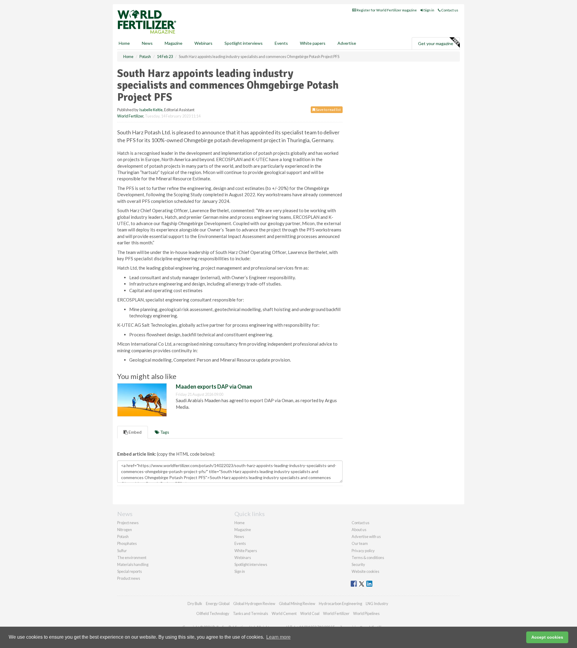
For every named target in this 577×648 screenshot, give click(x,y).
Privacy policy (363, 550)
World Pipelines (366, 613)
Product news (128, 578)
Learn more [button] (278, 637)
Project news (128, 522)
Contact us (449, 10)
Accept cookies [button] (547, 637)
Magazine (173, 43)
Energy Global (218, 603)
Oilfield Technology (212, 613)
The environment (131, 557)
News (239, 536)
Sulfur (122, 550)
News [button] (147, 43)
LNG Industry (377, 603)
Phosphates (127, 543)
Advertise (346, 43)
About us (359, 529)
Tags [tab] (164, 432)
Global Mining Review (297, 603)
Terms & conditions (368, 557)
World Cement (284, 613)
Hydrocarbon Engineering (340, 603)
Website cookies (365, 571)
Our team (360, 543)
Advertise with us (366, 536)
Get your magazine (435, 43)
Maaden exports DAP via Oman (214, 386)
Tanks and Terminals (250, 613)
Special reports (129, 571)
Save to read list (328, 109)
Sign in (428, 10)
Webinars (203, 43)
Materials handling (132, 564)
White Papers (245, 550)
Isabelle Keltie (151, 109)
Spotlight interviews (243, 43)
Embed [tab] (135, 432)
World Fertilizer (130, 116)
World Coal (309, 613)
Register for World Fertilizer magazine (386, 10)
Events (281, 43)
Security (358, 564)
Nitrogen (124, 529)
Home (124, 43)
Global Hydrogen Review (254, 603)
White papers (312, 43)
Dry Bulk (195, 603)
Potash (123, 536)
